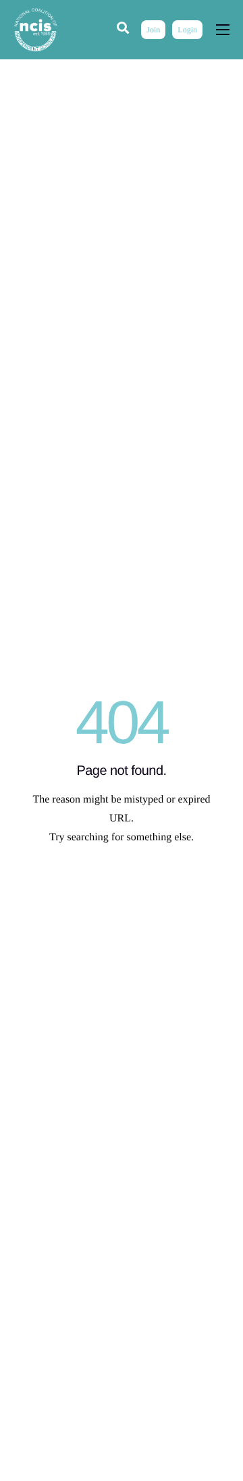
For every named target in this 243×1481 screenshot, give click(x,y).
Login (187, 29)
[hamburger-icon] (223, 29)
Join (153, 29)
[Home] (35, 29)
